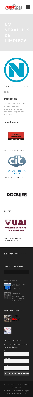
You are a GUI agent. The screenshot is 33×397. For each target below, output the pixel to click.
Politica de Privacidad (12, 391)
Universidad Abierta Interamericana (12, 239)
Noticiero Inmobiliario (14, 150)
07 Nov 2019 (16, 301)
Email (6, 365)
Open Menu (28, 7)
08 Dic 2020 (16, 288)
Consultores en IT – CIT (14, 178)
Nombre (7, 351)
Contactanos (21, 393)
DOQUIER (7, 211)
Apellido (7, 358)
